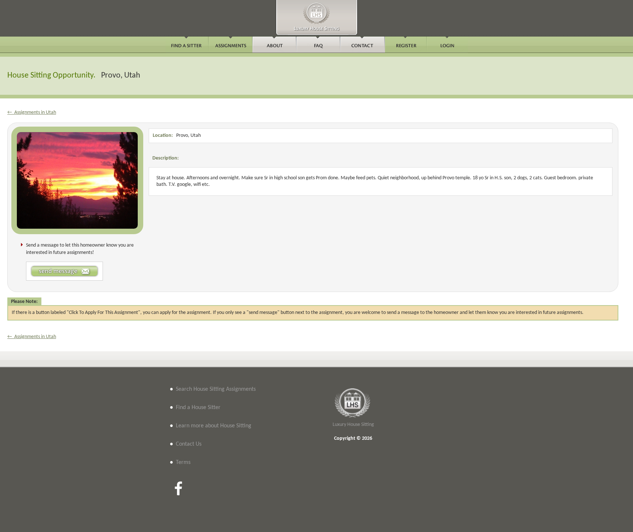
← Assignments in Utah (31, 112)
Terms (183, 462)
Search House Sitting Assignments (216, 389)
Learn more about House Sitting (213, 426)
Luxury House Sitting (353, 424)
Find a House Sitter (198, 408)
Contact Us (188, 444)
